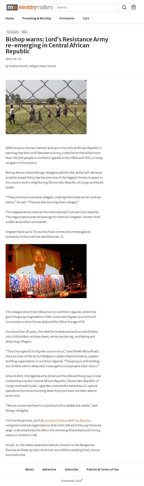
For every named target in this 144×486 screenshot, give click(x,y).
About (29, 469)
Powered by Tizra (72, 480)
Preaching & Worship (36, 18)
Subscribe (71, 469)
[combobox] (86, 7)
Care (86, 18)
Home (10, 18)
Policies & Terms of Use (103, 469)
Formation (67, 18)
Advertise (49, 469)
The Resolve (82, 420)
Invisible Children (56, 420)
